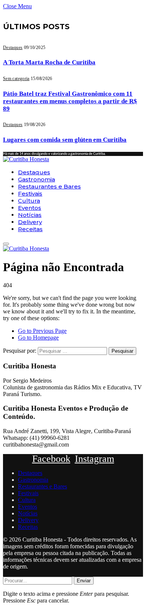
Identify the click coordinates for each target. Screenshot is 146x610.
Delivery (30, 222)
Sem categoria (16, 78)
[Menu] (6, 244)
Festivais (30, 193)
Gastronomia (36, 179)
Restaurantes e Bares (49, 186)
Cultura (29, 200)
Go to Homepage (38, 337)
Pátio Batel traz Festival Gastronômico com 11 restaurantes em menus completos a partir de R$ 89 (70, 101)
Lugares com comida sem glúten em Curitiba (65, 139)
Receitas (30, 229)
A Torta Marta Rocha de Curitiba (49, 62)
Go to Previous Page (42, 331)
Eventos (29, 207)
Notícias (30, 214)
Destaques (12, 47)
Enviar (84, 580)
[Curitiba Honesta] (26, 159)
